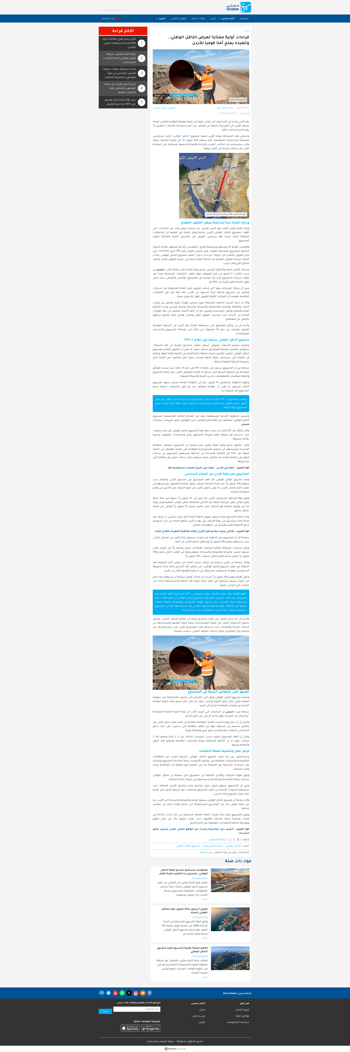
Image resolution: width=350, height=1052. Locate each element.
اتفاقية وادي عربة (213, 846)
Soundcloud (142, 993)
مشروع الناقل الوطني (188, 846)
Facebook (149, 993)
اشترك (105, 1012)
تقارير (213, 19)
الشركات (158, 288)
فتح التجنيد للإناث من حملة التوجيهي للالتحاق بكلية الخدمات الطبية (120, 88)
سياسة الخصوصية (238, 1022)
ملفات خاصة (198, 19)
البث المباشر (108, 19)
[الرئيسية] (239, 7)
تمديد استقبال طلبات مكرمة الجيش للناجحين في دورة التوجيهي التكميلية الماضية (119, 73)
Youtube (115, 993)
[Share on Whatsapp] (230, 840)
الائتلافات (163, 228)
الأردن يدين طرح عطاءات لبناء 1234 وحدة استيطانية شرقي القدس (119, 43)
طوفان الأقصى (178, 19)
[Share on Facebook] (238, 840)
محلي (246, 31)
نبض (101, 993)
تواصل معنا (242, 1016)
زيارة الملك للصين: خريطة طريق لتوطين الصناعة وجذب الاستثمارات (119, 58)
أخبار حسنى (159, 108)
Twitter (129, 993)
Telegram (108, 993)
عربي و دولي (198, 1016)
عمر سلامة (206, 852)
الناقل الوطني (181, 136)
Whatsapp (122, 993)
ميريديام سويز (204, 255)
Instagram (136, 993)
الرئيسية (244, 19)
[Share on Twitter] (234, 840)
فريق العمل (242, 1010)
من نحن (244, 1003)
